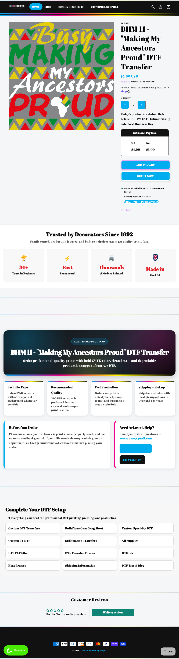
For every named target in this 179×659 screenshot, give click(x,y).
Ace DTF (84, 650)
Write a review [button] (113, 612)
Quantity (126, 97)
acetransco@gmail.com (136, 438)
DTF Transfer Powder (80, 553)
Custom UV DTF (19, 541)
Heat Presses (17, 565)
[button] (49, 7)
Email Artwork (135, 448)
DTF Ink (127, 553)
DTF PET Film (17, 553)
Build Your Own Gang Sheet (84, 528)
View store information (141, 202)
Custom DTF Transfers (24, 528)
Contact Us (132, 460)
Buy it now (145, 176)
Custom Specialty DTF (137, 528)
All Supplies (130, 541)
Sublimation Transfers (81, 541)
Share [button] (128, 209)
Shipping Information (80, 565)
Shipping (125, 81)
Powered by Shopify (98, 650)
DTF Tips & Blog (133, 565)
